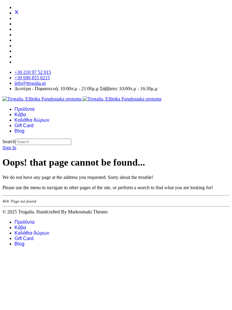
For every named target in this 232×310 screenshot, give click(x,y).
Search (8, 141)
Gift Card (24, 125)
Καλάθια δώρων (31, 120)
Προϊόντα (24, 109)
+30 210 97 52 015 (32, 72)
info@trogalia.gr (30, 83)
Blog (19, 131)
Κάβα (20, 114)
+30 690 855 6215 (32, 77)
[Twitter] (16, 12)
